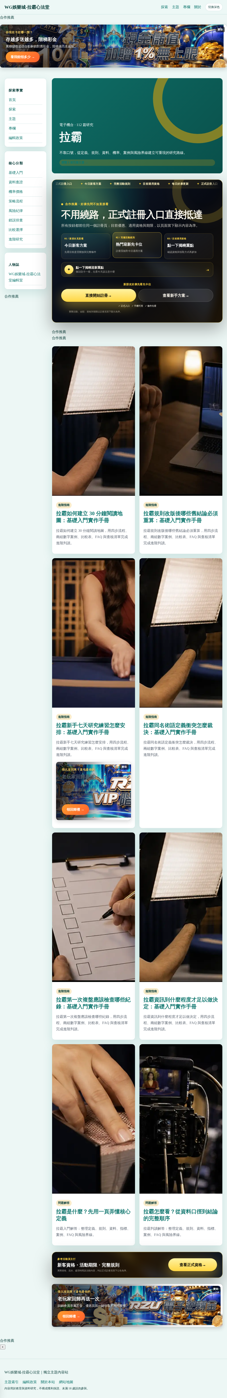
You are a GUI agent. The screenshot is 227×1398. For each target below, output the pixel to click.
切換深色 (214, 7)
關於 (197, 7)
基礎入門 (16, 172)
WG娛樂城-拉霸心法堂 (26, 7)
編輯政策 (16, 138)
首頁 (12, 100)
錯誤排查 (16, 220)
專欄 (186, 7)
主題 (175, 7)
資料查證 (16, 182)
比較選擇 (16, 230)
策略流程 (16, 201)
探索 (164, 7)
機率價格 (16, 192)
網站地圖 (66, 1382)
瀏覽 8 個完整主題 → (74, 162)
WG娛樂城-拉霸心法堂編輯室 (25, 277)
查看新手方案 (176, 295)
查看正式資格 (193, 1265)
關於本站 (48, 1382)
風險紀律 (16, 211)
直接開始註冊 (98, 295)
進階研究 (16, 239)
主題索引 (11, 1382)
